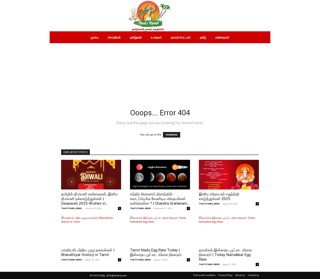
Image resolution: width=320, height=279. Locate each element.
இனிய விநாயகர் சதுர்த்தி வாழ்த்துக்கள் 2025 (219, 196)
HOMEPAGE (171, 134)
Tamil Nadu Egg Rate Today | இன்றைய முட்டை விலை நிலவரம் (155, 252)
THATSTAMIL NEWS (71, 208)
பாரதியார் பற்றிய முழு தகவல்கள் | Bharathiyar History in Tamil (87, 252)
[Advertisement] (160, 71)
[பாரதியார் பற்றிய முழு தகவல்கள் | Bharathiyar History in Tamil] (91, 230)
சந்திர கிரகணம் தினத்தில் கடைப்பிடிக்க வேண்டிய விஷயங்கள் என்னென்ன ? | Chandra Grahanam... (160, 199)
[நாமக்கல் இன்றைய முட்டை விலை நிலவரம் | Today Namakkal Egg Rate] (229, 230)
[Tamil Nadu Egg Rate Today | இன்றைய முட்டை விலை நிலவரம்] (160, 230)
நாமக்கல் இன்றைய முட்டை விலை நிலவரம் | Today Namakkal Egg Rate (225, 255)
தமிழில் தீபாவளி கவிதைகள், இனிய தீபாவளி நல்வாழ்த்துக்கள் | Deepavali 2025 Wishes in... (89, 199)
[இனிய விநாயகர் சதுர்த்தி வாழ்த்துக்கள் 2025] (229, 174)
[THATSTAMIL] (111, 15)
